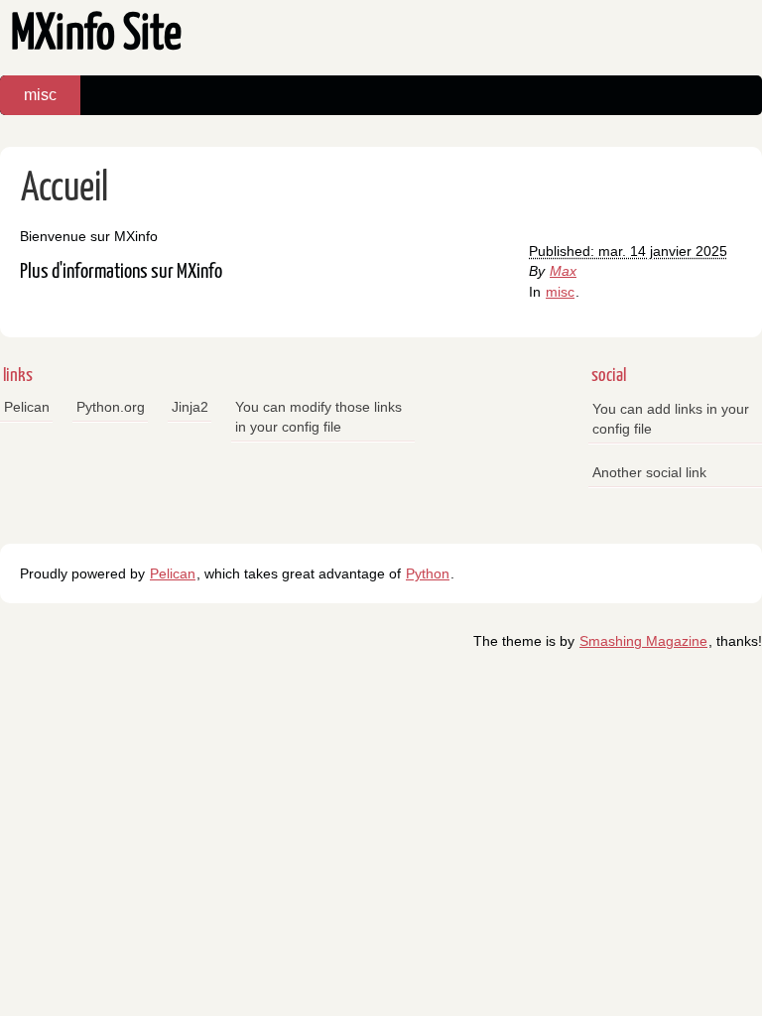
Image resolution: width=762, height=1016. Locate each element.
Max (563, 271)
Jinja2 (190, 407)
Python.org (110, 407)
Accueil (64, 189)
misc (40, 94)
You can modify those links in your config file (318, 417)
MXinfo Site (96, 35)
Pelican (27, 407)
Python (427, 573)
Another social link (649, 472)
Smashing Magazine (643, 641)
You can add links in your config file (670, 419)
